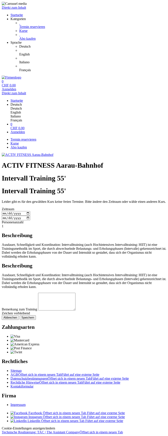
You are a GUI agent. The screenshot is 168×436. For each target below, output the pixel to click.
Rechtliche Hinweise (65, 382)
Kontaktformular (21, 386)
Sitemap (16, 370)
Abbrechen (10, 317)
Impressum (18, 405)
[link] (92, 46)
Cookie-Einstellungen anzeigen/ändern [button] (28, 428)
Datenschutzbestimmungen (69, 378)
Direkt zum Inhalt (14, 7)
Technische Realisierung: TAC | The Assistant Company (62, 432)
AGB (54, 374)
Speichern (27, 317)
